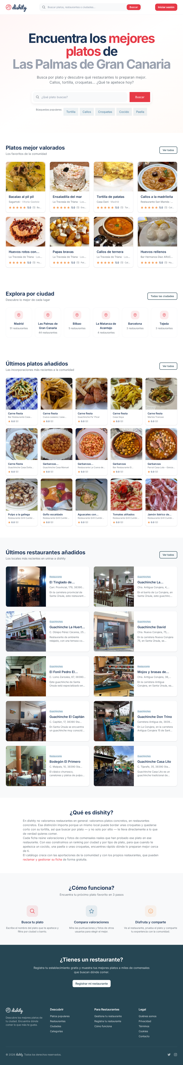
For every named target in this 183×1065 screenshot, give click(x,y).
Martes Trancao (156, 417)
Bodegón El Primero (65, 761)
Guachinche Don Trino (154, 717)
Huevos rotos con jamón (22, 252)
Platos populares (60, 1016)
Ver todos (168, 150)
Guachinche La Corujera (148, 582)
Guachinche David (151, 627)
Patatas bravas (83, 262)
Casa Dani (102, 201)
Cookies (143, 1031)
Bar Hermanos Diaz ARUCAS (157, 256)
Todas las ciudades (162, 296)
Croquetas (105, 112)
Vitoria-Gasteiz (30, 201)
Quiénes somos (147, 1016)
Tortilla (70, 112)
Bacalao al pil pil (21, 197)
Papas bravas (63, 252)
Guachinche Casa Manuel (56, 467)
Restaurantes (57, 1021)
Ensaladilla (83, 207)
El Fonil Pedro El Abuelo (62, 672)
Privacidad (145, 1021)
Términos (144, 1026)
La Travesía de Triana (65, 201)
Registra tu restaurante (107, 1021)
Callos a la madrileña (157, 197)
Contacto (144, 1036)
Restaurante (56, 576)
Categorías (56, 1031)
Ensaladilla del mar (67, 197)
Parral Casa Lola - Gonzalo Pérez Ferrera (161, 469)
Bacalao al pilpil (39, 207)
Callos (87, 112)
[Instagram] (175, 1054)
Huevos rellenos (153, 252)
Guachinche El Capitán (67, 717)
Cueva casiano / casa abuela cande (54, 418)
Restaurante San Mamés (155, 201)
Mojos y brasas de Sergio (151, 672)
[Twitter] (169, 1054)
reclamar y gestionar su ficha (42, 859)
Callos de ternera (110, 252)
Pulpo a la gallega (19, 514)
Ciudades (55, 1026)
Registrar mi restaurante (91, 983)
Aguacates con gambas (87, 514)
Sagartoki (14, 201)
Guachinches (144, 576)
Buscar (134, 7)
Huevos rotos (39, 262)
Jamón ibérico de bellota (158, 514)
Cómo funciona (103, 1026)
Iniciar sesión (166, 7)
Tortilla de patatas (110, 197)
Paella (140, 112)
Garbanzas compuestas (50, 464)
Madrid (115, 201)
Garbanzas (119, 463)
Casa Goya (118, 417)
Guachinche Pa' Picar (89, 417)
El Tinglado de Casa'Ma (61, 582)
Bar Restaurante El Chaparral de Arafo (122, 469)
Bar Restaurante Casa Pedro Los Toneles (19, 418)
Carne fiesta (15, 413)
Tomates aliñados (124, 514)
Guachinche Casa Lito (154, 761)
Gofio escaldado (53, 514)
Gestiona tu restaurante (108, 1016)
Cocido (124, 112)
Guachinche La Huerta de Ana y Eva (67, 627)
